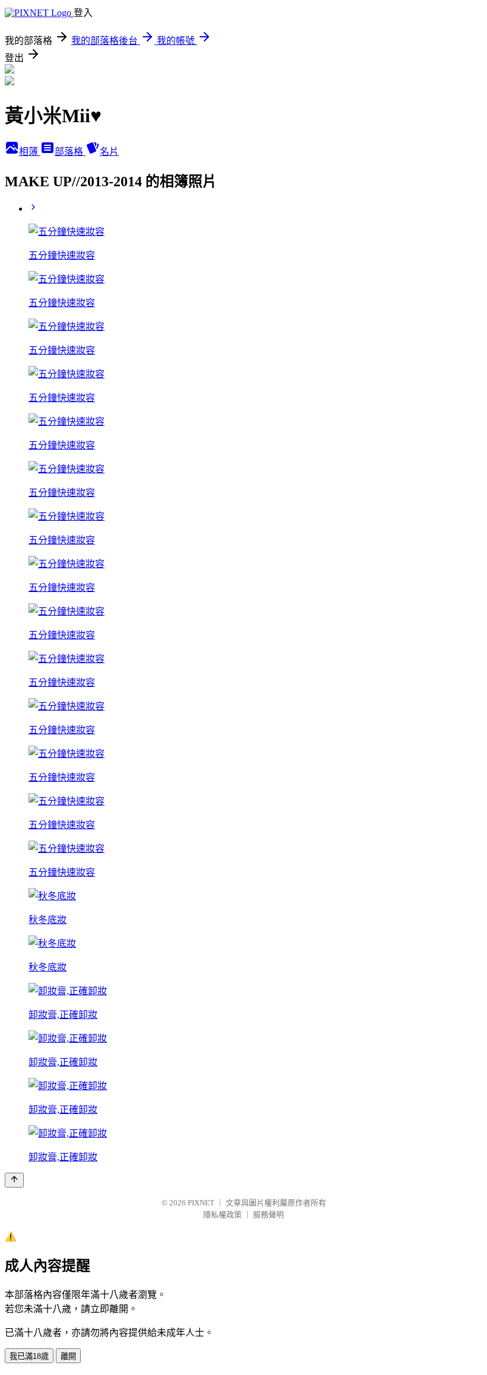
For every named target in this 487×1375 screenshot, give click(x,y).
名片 (109, 152)
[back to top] (14, 1180)
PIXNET (201, 1202)
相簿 (29, 152)
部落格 (70, 152)
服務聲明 (268, 1214)
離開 (68, 1356)
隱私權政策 (222, 1214)
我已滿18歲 (29, 1356)
